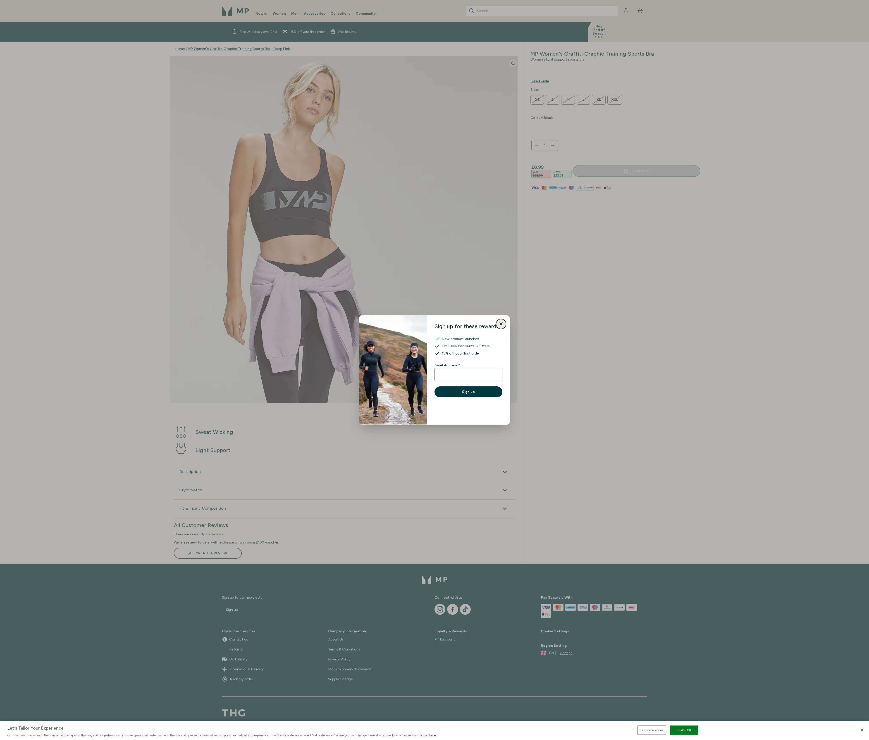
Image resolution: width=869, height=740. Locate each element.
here (432, 735)
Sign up (468, 392)
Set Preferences (652, 730)
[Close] (862, 730)
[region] (434, 730)
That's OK (684, 730)
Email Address (447, 365)
